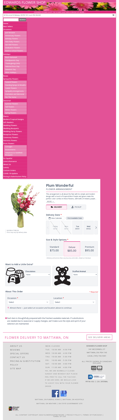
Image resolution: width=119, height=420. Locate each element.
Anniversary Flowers (12, 35)
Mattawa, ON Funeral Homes (48, 399)
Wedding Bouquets (11, 128)
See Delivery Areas (99, 337)
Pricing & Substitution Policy (14, 176)
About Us (7, 164)
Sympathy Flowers (10, 79)
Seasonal (7, 101)
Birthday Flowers (11, 39)
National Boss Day (12, 66)
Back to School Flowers (14, 51)
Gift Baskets (8, 122)
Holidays (6, 54)
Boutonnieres (10, 150)
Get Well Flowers (11, 45)
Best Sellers (8, 26)
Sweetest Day (10, 69)
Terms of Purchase (92, 415)
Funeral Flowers (11, 82)
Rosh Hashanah (11, 57)
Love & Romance (10, 161)
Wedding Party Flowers (12, 131)
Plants (5, 116)
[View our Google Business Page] (63, 396)
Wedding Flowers (10, 125)
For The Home (10, 97)
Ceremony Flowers (10, 137)
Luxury (6, 167)
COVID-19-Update (10, 173)
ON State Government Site (70, 403)
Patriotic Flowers (10, 140)
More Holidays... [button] (11, 72)
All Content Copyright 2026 (29, 415)
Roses (5, 76)
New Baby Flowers (12, 42)
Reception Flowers (10, 134)
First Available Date (75, 218)
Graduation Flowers (12, 48)
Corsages (8, 146)
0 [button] (114, 15)
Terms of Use (59, 416)
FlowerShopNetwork (54, 415)
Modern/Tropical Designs (13, 119)
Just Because (10, 32)
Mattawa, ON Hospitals (73, 399)
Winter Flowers (11, 110)
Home (5, 23)
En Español (7, 158)
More (49, 201)
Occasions (7, 29)
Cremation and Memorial (14, 94)
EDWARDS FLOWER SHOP (25, 2)
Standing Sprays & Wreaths (15, 85)
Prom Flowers (8, 143)
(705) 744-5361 (36, 15)
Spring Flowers (10, 113)
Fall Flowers (9, 107)
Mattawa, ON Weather (46, 403)
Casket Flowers (11, 88)
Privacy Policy (74, 415)
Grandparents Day (12, 60)
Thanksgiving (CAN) (12, 63)
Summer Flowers (11, 104)
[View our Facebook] (55, 396)
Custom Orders (9, 170)
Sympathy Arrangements (14, 91)
